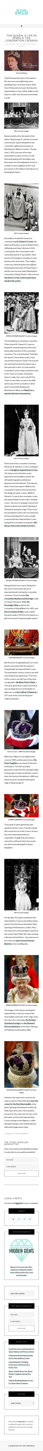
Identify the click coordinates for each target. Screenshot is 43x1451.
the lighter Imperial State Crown (23, 470)
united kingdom (21, 1133)
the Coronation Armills (14, 612)
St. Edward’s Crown (25, 241)
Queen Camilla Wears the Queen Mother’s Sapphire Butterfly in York (20, 1374)
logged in (18, 1203)
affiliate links (21, 1421)
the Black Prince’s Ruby (25, 682)
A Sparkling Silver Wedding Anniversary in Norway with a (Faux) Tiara (19, 1364)
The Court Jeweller (21, 12)
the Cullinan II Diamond (26, 692)
